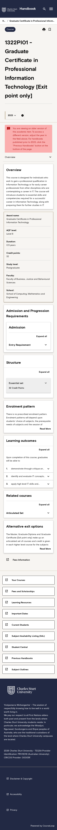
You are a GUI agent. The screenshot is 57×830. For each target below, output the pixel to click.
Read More (45, 429)
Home (4, 21)
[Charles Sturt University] (9, 10)
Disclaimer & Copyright (21, 778)
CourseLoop (49, 826)
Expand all (41, 336)
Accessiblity (16, 794)
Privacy (13, 810)
